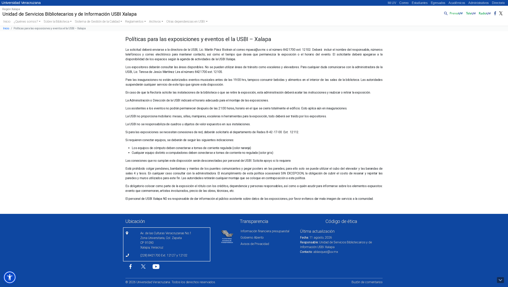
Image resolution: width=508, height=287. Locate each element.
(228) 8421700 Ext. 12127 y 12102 (164, 255)
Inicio (7, 21)
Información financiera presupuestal (265, 231)
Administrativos (478, 3)
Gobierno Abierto (252, 237)
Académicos (456, 3)
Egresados (438, 3)
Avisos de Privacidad (255, 244)
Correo (404, 3)
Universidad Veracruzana (21, 3)
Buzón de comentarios (367, 282)
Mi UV (392, 3)
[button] (445, 13)
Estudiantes (420, 3)
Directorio (498, 3)
